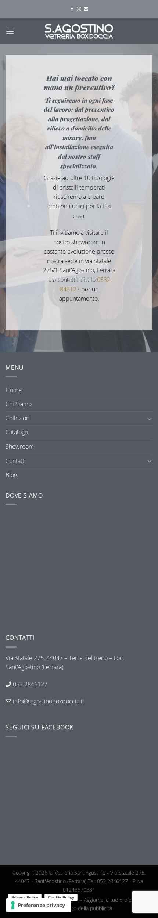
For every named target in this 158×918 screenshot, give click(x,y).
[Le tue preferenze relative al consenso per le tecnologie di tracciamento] (38, 905)
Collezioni (18, 418)
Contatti (16, 461)
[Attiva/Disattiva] (149, 418)
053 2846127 (30, 684)
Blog (11, 475)
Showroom (20, 446)
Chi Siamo (19, 404)
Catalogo (17, 432)
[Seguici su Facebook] (72, 9)
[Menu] (10, 31)
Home (14, 390)
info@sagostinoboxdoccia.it (47, 701)
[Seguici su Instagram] (79, 9)
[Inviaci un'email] (86, 9)
